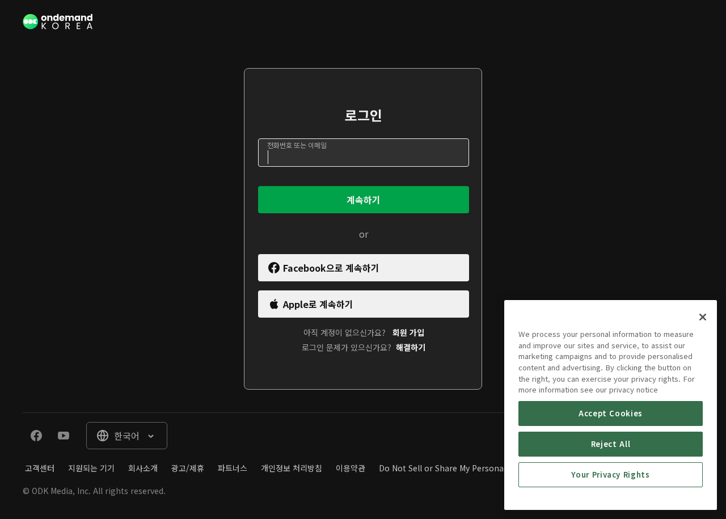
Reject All (611, 443)
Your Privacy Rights (610, 474)
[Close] (702, 317)
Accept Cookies (611, 413)
